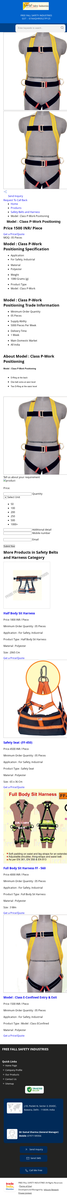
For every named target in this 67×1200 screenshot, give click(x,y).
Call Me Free (35, 1170)
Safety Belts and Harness (25, 212)
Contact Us (11, 1079)
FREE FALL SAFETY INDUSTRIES (36, 17)
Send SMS (36, 1157)
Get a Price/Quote (13, 234)
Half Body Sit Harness (19, 613)
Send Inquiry (15, 196)
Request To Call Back (15, 200)
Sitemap (9, 1083)
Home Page (11, 1065)
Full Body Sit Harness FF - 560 (24, 868)
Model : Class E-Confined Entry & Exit (30, 997)
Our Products (12, 1074)
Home (14, 204)
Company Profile (13, 1070)
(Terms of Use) (25, 1186)
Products (16, 208)
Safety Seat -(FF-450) (17, 742)
